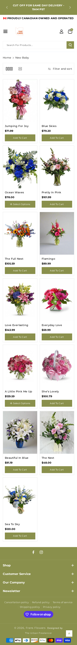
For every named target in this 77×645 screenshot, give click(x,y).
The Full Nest (14, 258)
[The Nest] (57, 432)
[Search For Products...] (70, 45)
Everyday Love (52, 325)
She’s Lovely (50, 391)
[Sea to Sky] (20, 499)
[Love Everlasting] (20, 299)
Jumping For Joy (17, 126)
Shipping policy (30, 606)
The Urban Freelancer (38, 633)
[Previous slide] (7, 7)
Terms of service (63, 602)
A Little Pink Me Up (18, 391)
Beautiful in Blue (17, 457)
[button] (5, 31)
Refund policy (41, 602)
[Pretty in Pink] (57, 167)
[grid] (9, 68)
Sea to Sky (12, 524)
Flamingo (48, 258)
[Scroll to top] (69, 633)
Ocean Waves (14, 192)
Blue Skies (49, 126)
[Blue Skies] (57, 100)
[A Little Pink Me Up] (20, 366)
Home (7, 57)
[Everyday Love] (57, 299)
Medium (11, 407)
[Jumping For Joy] (20, 100)
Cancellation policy (16, 602)
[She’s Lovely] (57, 366)
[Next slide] (70, 7)
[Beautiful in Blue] (20, 432)
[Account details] (61, 32)
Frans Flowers (36, 628)
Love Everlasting (16, 325)
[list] (20, 68)
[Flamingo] (57, 233)
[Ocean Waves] (20, 167)
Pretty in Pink (51, 192)
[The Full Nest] (20, 233)
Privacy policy (51, 606)
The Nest (48, 457)
